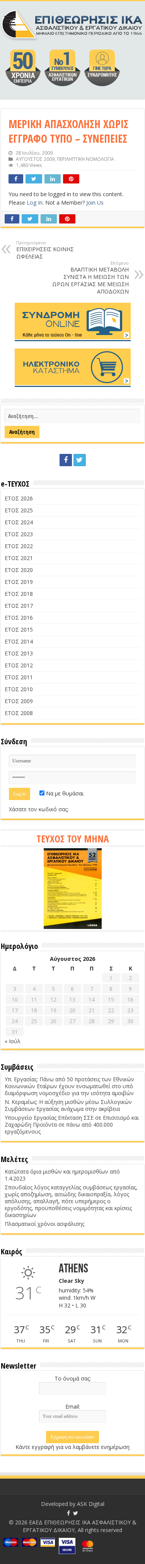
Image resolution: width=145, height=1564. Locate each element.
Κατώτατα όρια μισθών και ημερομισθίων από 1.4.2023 (62, 1175)
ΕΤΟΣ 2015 (19, 629)
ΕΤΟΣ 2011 (19, 677)
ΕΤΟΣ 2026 (19, 498)
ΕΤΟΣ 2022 (19, 546)
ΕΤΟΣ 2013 (19, 653)
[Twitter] (79, 460)
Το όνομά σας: (73, 1378)
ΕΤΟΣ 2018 (19, 593)
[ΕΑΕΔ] (72, 23)
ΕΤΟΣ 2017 (19, 605)
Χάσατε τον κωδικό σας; (38, 809)
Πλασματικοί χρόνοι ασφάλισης (44, 1223)
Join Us (95, 202)
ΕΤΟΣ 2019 (19, 581)
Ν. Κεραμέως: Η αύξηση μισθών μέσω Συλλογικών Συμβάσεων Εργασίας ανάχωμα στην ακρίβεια (68, 1105)
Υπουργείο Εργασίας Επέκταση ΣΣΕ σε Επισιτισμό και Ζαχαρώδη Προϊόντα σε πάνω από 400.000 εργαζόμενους (72, 1124)
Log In (35, 202)
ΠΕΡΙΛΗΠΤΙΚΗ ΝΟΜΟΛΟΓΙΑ (85, 159)
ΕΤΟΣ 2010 (19, 689)
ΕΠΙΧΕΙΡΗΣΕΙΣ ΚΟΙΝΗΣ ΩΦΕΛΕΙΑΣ (45, 250)
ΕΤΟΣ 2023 (19, 534)
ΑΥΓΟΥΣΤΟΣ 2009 (35, 159)
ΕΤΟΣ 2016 (19, 617)
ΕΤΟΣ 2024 (19, 522)
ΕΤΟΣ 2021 (19, 558)
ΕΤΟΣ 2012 (19, 665)
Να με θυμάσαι (64, 793)
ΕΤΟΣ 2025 (19, 510)
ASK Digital (90, 1503)
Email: (72, 1406)
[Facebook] (66, 460)
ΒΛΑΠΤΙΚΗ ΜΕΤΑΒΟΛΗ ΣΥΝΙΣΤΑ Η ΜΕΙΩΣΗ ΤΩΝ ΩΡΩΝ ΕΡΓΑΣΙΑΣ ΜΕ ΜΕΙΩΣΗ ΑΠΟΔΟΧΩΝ (90, 277)
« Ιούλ (12, 1041)
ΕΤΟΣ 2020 (19, 570)
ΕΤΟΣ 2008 (19, 713)
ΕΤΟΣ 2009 (19, 701)
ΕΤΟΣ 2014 (19, 641)
